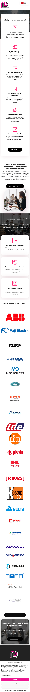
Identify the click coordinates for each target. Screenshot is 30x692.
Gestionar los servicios (6, 675)
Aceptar (15, 679)
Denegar (15, 683)
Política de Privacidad (16, 690)
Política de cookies (8, 690)
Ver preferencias (15, 687)
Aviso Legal (23, 690)
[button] (28, 662)
